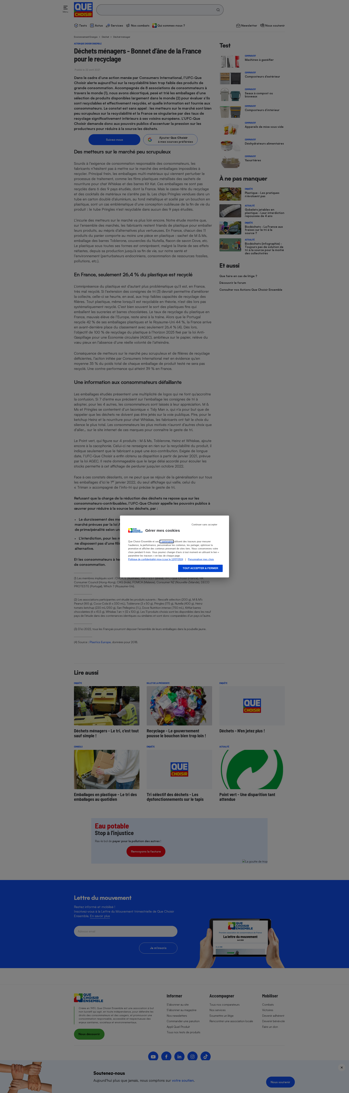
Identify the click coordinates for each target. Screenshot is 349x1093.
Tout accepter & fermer (200, 568)
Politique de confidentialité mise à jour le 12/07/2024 (155, 559)
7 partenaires (166, 541)
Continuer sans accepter (204, 524)
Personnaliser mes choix (201, 559)
